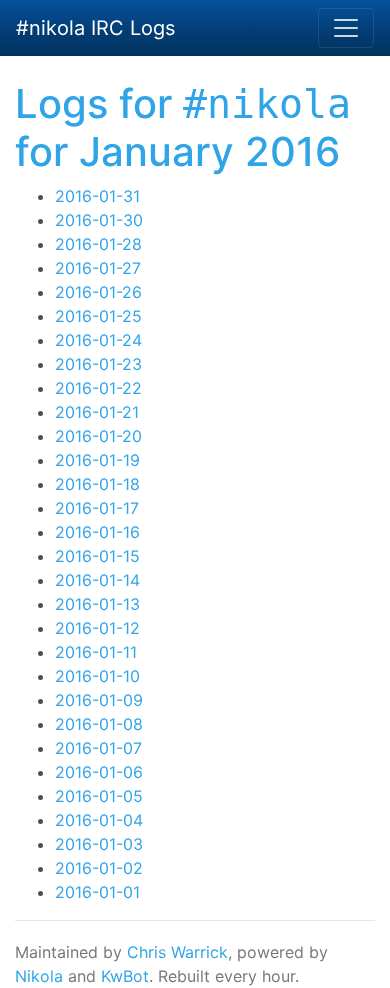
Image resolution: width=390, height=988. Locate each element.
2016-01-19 (97, 460)
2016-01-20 (98, 436)
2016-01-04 (99, 820)
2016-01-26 (98, 292)
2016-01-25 (98, 316)
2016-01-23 (98, 364)
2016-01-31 (97, 196)
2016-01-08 (99, 724)
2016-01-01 (97, 892)
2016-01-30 (99, 220)
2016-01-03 (99, 844)
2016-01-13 (97, 604)
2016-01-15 (97, 556)
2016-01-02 (99, 868)
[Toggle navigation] (346, 28)
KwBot (125, 976)
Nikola (39, 976)
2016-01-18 (97, 484)
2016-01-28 (98, 244)
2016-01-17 (97, 508)
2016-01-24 (98, 340)
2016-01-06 (99, 772)
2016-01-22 (98, 388)
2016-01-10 (97, 676)
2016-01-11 (96, 652)
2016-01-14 (97, 580)
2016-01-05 (99, 796)
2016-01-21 (97, 412)
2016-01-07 (98, 748)
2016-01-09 (99, 700)
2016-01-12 (97, 628)
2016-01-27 (98, 268)
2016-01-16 (97, 532)
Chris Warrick (177, 952)
